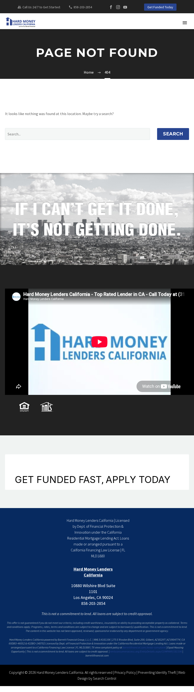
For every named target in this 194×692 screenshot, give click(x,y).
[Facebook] (111, 7)
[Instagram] (118, 7)
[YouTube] (125, 7)
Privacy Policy (125, 672)
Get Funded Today (160, 7)
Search (173, 134)
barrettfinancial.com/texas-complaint (144, 647)
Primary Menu (185, 22)
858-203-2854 (83, 7)
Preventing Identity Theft (157, 672)
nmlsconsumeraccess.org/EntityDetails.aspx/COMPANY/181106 (146, 651)
